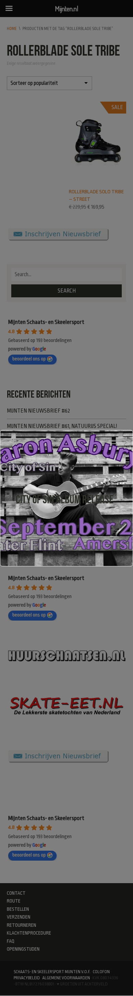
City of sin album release (65, 499)
